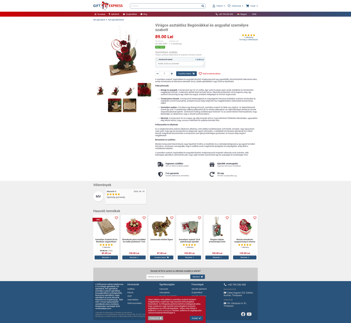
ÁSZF (129, 296)
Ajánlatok (115, 14)
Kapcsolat (163, 289)
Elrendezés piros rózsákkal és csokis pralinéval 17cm (134, 240)
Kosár (253, 6)
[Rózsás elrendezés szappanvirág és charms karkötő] (244, 226)
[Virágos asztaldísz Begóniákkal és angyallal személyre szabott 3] (129, 89)
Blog (145, 14)
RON (254, 14)
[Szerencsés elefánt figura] (161, 226)
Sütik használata (134, 303)
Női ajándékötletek (116, 20)
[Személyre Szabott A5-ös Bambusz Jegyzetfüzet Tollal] (106, 226)
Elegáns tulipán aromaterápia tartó (217, 240)
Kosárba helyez (184, 74)
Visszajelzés (164, 292)
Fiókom (219, 6)
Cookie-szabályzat (164, 310)
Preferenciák (154, 318)
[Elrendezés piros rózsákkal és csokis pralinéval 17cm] (134, 226)
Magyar (243, 14)
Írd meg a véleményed (248, 39)
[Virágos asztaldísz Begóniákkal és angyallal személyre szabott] (122, 52)
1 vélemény (248, 37)
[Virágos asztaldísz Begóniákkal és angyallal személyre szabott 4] (144, 89)
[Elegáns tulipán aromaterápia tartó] (217, 226)
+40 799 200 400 (226, 14)
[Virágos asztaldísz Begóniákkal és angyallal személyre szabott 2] (114, 89)
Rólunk (130, 292)
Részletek (105, 257)
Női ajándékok (99, 20)
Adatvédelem (132, 300)
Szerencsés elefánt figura (161, 239)
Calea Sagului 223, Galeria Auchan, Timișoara (238, 294)
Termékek (101, 14)
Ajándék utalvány (199, 296)
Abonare (196, 277)
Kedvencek (236, 6)
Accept (195, 318)
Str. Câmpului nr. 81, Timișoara (235, 304)
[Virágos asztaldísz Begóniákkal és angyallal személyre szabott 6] (129, 105)
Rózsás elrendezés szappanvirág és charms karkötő (244, 240)
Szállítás (131, 289)
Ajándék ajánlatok (199, 289)
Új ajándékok (131, 14)
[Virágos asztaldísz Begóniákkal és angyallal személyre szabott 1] (100, 89)
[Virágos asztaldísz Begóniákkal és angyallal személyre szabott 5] (114, 105)
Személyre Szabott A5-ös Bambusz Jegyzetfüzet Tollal (106, 240)
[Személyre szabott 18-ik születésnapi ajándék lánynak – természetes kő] (189, 226)
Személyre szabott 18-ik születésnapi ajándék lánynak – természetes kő (189, 240)
